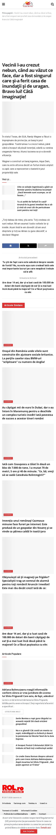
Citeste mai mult (14, 712)
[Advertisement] (28, 42)
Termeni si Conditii (10, 811)
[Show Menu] (3, 4)
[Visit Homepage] (28, 4)
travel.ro (43, 803)
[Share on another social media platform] (45, 245)
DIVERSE (8, 345)
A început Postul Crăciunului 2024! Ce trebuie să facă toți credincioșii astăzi (34, 746)
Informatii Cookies (29, 811)
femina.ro (32, 803)
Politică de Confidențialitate (16, 814)
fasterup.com (19, 803)
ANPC (33, 814)
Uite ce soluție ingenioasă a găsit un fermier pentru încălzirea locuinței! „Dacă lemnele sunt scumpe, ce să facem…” (35, 191)
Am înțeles (28, 831)
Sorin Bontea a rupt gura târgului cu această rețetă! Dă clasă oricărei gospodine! (33, 721)
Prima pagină (7, 13)
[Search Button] (52, 4)
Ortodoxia (6, 803)
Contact (42, 814)
